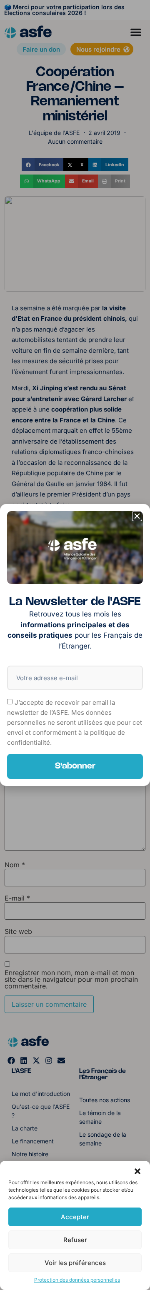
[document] (75, 645)
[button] (137, 1171)
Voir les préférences (75, 1263)
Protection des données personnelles (77, 1280)
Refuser (75, 1240)
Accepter (75, 1217)
